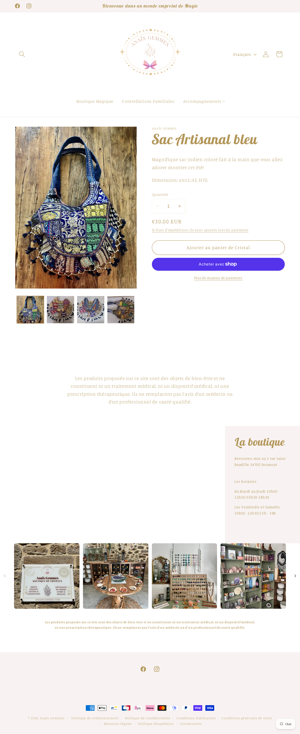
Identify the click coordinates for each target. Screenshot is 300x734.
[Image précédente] (4, 576)
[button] (22, 54)
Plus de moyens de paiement (218, 278)
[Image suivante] (295, 576)
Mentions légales (118, 724)
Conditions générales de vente (247, 718)
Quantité (160, 194)
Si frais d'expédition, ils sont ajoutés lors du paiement (200, 230)
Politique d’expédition (156, 724)
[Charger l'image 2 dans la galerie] (60, 309)
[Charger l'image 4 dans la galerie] (121, 309)
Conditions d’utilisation (196, 718)
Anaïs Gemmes (52, 718)
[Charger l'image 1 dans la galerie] (30, 309)
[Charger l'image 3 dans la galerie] (90, 309)
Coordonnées (191, 724)
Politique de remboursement (95, 718)
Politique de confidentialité (147, 718)
